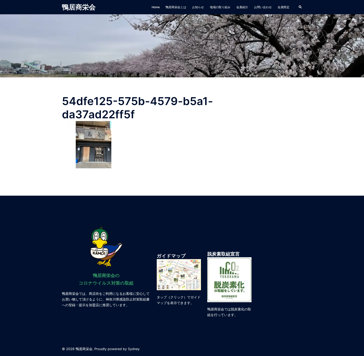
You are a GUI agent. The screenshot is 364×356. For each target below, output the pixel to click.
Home (156, 7)
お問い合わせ (263, 7)
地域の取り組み (220, 7)
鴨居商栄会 (79, 7)
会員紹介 (242, 7)
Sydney (134, 349)
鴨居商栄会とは (176, 7)
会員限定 (283, 7)
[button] (300, 7)
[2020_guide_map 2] (179, 274)
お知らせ (198, 7)
